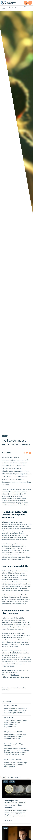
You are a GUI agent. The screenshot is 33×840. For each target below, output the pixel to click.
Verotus (6, 706)
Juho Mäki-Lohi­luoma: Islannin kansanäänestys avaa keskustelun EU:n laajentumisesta (15, 724)
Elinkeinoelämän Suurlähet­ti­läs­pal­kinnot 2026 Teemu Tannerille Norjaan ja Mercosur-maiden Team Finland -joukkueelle (16, 752)
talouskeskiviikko (19, 688)
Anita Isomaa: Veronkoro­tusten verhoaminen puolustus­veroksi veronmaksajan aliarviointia (15, 711)
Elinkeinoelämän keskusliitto (8, 3)
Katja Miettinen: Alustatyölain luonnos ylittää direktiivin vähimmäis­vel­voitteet (15, 737)
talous (9, 688)
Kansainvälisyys (9, 744)
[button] (26, 3)
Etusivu (4, 7)
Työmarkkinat (11, 732)
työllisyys (5, 690)
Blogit (9, 7)
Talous (5, 435)
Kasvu (4, 688)
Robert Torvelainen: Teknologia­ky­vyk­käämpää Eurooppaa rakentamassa (16, 765)
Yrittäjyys (20, 744)
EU (5, 718)
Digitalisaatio (9, 760)
